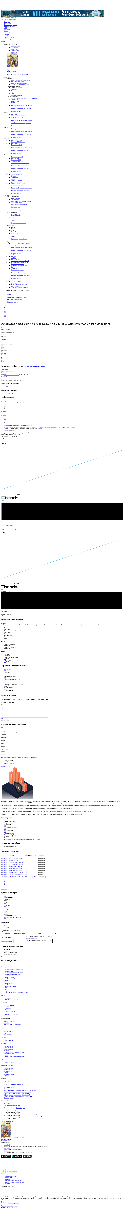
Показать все (4, 889)
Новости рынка (15, 46)
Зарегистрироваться (10, 19)
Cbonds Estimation (9, 977)
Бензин (13, 230)
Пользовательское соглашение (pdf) (14, 1182)
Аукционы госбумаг (16, 180)
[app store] (6, 1157)
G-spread (6, 428)
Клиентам (7, 1179)
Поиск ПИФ (14, 143)
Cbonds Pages (14, 99)
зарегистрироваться (13, 1203)
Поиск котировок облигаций (19, 83)
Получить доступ (6, 766)
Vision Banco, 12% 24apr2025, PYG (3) (12, 876)
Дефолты (13, 176)
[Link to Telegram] (5, 1160)
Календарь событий (16, 174)
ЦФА (5, 28)
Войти (2, 19)
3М (5, 419)
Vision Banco (7, 629)
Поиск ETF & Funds (16, 140)
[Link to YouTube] (5, 1162)
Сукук (12, 93)
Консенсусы (7, 23)
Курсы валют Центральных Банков (21, 201)
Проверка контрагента (17, 270)
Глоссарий (14, 52)
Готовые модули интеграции (19, 284)
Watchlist (6, 36)
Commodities (14, 231)
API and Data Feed (16, 281)
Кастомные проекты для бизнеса (20, 287)
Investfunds (7, 1145)
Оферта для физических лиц (12, 1093)
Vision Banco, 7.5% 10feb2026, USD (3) (12, 872)
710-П (5, 1033)
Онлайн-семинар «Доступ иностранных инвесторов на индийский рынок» (25, 1110)
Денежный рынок (16, 182)
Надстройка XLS (9, 37)
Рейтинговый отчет (31, 938)
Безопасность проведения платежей (14, 1084)
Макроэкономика (16, 215)
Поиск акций (14, 114)
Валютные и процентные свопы (20, 163)
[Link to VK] (5, 1164)
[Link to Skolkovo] (9, 1173)
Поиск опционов (15, 158)
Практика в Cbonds (9, 1086)
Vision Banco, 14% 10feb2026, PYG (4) (12, 874)
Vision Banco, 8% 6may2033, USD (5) (11, 858)
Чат (12, 267)
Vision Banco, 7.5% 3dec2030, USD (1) (12, 862)
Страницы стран (15, 214)
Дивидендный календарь (18, 115)
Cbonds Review (8, 1071)
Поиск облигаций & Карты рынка (20, 80)
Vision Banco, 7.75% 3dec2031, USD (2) (12, 864)
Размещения (14, 177)
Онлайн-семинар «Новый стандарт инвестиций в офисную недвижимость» (25, 1114)
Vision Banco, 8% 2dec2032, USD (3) (11, 866)
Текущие (6, 926)
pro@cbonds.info (5, 1140)
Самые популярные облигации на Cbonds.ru (16, 992)
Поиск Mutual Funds (16, 145)
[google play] (17, 1157)
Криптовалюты (15, 199)
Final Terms (7, 387)
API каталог (14, 283)
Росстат (13, 217)
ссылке (73, 427)
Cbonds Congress (20, 1108)
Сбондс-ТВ (7, 34)
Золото (6, 31)
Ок (1, 1201)
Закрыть (3, 41)
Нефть (12, 228)
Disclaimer (7, 1183)
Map (5, 430)
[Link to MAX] (5, 1166)
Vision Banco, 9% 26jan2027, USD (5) (11, 868)
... (4, 319)
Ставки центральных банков (19, 204)
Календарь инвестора (17, 185)
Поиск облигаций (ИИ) (10, 25)
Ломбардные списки (16, 95)
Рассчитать (4, 376)
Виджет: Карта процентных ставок (14, 1056)
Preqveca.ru (7, 1151)
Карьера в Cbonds (9, 1087)
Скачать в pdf (32, 1090)
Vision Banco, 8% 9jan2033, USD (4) (11, 860)
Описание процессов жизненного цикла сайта (17, 1092)
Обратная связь (8, 1177)
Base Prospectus (8, 393)
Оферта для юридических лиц (12, 1095)
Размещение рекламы (10, 1176)
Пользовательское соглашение (12, 1180)
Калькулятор (7, 1103)
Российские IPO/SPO (17, 117)
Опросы (13, 102)
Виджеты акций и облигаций (19, 265)
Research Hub (14, 47)
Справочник (4, 369)
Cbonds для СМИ (15, 50)
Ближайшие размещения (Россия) (20, 84)
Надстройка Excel (9, 1021)
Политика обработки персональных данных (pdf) (18, 1096)
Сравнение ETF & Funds (18, 142)
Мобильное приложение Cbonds (20, 261)
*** (2, 342)
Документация (15, 286)
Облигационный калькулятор (19, 262)
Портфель (7, 22)
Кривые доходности (9, 26)
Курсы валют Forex (16, 202)
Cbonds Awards (15, 101)
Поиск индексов (15, 198)
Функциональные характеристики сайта (15, 1090)
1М (5, 418)
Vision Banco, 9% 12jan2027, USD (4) (11, 870)
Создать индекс (8, 1049)
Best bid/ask (7, 29)
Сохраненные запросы (17, 264)
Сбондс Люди (8, 39)
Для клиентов (8, 1081)
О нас (5, 1083)
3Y (5, 422)
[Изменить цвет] (2, 589)
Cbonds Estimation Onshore (11, 978)
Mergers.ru (7, 1148)
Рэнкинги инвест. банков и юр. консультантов (24, 98)
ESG (12, 92)
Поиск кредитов (15, 129)
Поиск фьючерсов (17, 157)
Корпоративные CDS (17, 161)
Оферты (13, 179)
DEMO (9, 294)
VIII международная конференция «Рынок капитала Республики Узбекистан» (26, 1117)
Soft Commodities (15, 233)
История (6, 927)
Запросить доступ (12, 302)
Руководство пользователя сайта (13, 1089)
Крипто (7, 33)
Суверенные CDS (16, 160)
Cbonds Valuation (8, 980)
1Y (5, 421)
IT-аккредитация (8, 1098)
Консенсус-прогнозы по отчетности (21, 243)
